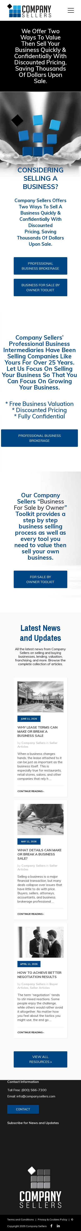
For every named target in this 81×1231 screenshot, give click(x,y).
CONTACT (23, 1109)
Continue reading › (30, 791)
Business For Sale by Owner (39, 504)
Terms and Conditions (20, 1219)
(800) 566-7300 (34, 1090)
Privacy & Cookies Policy (52, 1219)
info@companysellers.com (36, 1096)
